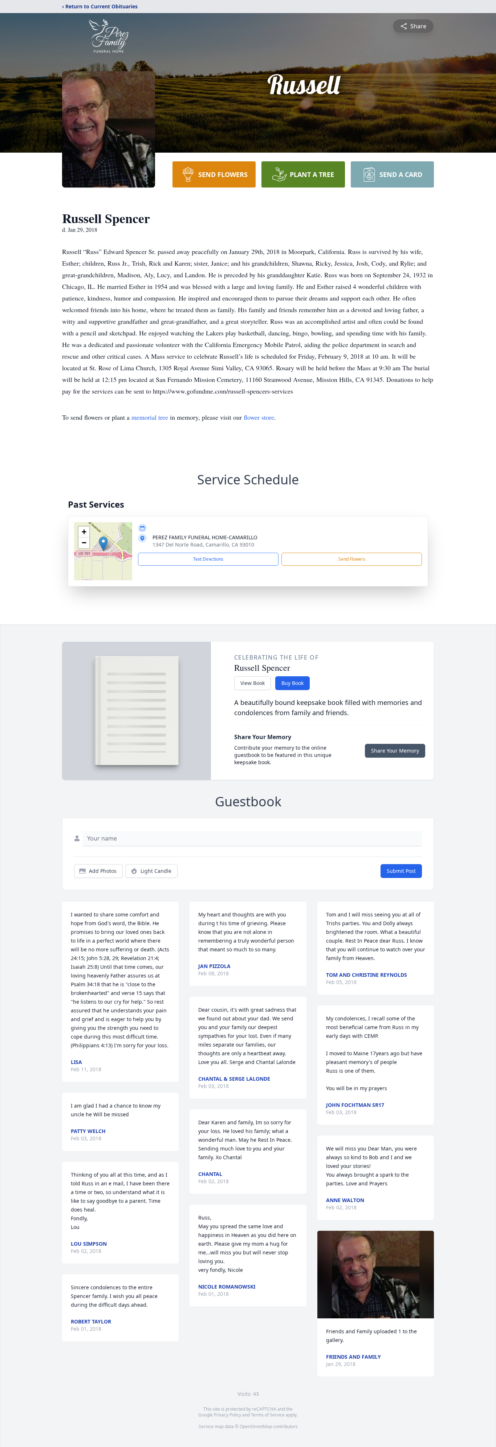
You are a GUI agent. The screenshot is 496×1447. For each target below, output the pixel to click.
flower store (259, 417)
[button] (103, 543)
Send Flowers (351, 559)
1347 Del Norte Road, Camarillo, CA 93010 (203, 544)
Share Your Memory (395, 750)
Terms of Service (268, 1415)
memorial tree (149, 417)
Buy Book (292, 683)
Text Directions (208, 559)
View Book (252, 683)
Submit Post (401, 870)
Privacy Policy (227, 1415)
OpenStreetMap (256, 1426)
